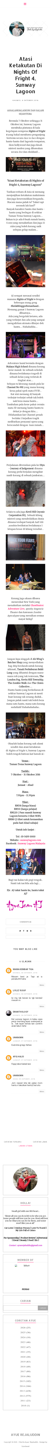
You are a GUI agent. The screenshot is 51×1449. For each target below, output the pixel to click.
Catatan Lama (40, 1142)
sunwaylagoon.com (30, 840)
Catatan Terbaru (13, 1142)
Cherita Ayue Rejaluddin (28, 1442)
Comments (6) (25, 922)
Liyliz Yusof (19, 990)
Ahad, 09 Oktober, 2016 (24, 1079)
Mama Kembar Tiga (23, 969)
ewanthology (20, 1012)
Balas (42, 985)
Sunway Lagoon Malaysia (31, 843)
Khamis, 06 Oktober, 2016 (25, 973)
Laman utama (25, 1146)
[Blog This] (30, 931)
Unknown (18, 1037)
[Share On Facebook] (23, 931)
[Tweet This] (20, 931)
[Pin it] (27, 931)
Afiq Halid (18, 1056)
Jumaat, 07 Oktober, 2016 (25, 1041)
